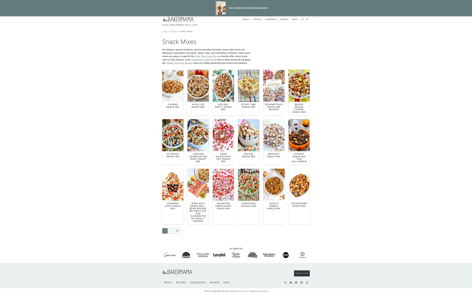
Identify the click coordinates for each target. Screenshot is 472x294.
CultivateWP (263, 291)
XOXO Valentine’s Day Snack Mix (223, 158)
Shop (294, 19)
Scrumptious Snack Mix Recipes (274, 107)
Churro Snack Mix (173, 105)
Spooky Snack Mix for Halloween (299, 158)
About (246, 19)
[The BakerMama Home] (178, 19)
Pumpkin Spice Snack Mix (173, 206)
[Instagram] (285, 282)
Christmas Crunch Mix (248, 204)
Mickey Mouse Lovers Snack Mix (299, 108)
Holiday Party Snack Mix (223, 107)
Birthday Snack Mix (273, 155)
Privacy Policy (243, 291)
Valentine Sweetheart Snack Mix (223, 206)
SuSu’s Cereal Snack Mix (273, 206)
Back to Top (302, 273)
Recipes (257, 19)
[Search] (307, 19)
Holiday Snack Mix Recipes (179, 63)
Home (165, 31)
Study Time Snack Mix (206, 56)
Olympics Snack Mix (173, 155)
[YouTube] (291, 282)
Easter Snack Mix (248, 155)
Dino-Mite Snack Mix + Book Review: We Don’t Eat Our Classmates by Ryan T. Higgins (198, 212)
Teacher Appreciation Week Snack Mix (198, 158)
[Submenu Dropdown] (250, 19)
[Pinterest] (301, 282)
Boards (284, 19)
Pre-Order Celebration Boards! (248, 8)
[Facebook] (296, 282)
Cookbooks (270, 19)
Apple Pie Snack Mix (198, 105)
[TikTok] (307, 282)
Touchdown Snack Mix (203, 59)
